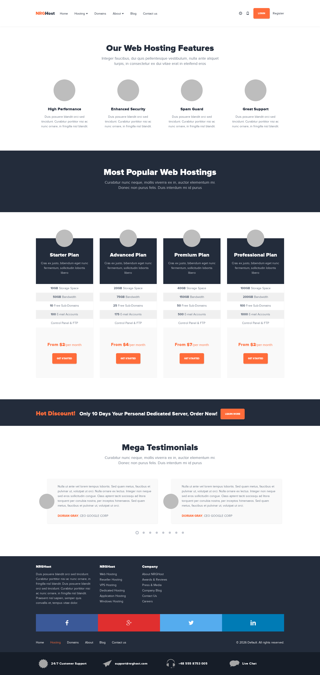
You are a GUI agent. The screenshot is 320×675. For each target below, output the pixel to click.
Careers (147, 601)
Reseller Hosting (111, 579)
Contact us (150, 13)
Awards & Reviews (154, 579)
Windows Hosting (111, 601)
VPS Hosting (108, 585)
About (117, 13)
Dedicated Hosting (112, 590)
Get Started (64, 358)
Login (261, 13)
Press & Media (152, 585)
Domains (100, 13)
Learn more (232, 414)
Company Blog (152, 590)
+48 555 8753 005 (193, 663)
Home (64, 13)
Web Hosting (108, 574)
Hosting (79, 13)
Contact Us (149, 596)
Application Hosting (113, 596)
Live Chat (249, 663)
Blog (133, 13)
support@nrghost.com (131, 663)
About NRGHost (153, 574)
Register (278, 13)
